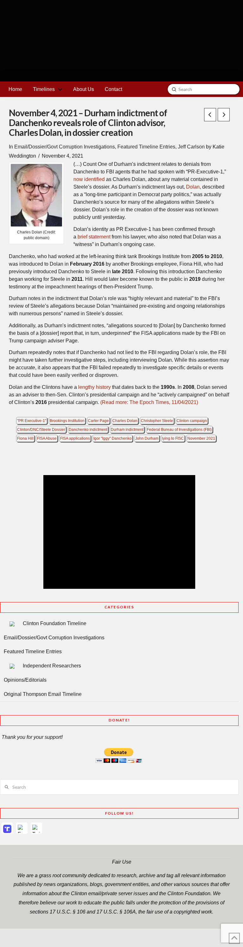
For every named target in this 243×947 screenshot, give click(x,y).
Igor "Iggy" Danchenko (112, 438)
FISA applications (75, 438)
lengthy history (94, 387)
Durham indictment (127, 429)
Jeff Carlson (191, 146)
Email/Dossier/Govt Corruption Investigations (64, 146)
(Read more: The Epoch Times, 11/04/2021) (149, 402)
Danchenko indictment (88, 429)
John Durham (147, 438)
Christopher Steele (157, 421)
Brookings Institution (67, 421)
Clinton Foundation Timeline (54, 623)
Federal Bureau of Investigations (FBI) (179, 429)
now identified (89, 179)
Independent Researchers (52, 665)
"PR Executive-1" (31, 421)
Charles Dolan (124, 421)
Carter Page (98, 421)
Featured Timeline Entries (146, 146)
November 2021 (201, 438)
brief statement (94, 236)
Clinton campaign (192, 421)
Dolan (193, 187)
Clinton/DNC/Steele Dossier (41, 429)
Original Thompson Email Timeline (43, 694)
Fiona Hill (25, 438)
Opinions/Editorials (25, 680)
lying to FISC (173, 438)
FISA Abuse (47, 438)
